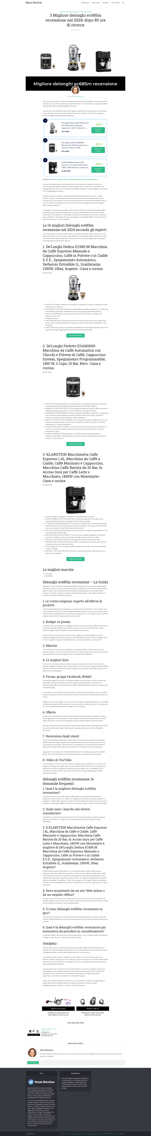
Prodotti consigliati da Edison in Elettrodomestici (75, 12)
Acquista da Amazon (75, 335)
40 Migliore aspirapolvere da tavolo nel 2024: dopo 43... (49, 1034)
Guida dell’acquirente (76, 179)
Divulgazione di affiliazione (108, 1133)
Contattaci (83, 1133)
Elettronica (85, 3)
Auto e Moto (115, 3)
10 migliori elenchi (62, 179)
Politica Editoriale (120, 1133)
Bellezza (106, 3)
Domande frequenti (91, 179)
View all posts (33, 1062)
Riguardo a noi (65, 1133)
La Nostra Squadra (75, 1133)
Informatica (96, 3)
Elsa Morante (76, 30)
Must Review (34, 2)
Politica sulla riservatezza (93, 1133)
